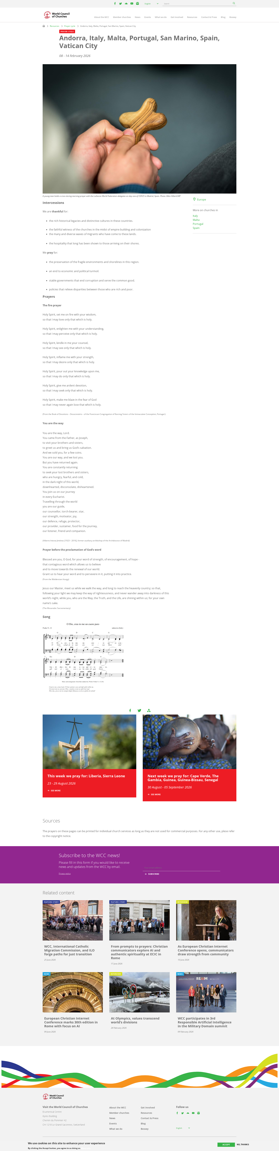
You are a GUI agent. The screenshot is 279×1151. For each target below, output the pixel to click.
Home (44, 26)
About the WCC (101, 17)
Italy (195, 216)
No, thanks (243, 1144)
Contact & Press (209, 17)
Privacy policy (65, 873)
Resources (192, 17)
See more (56, 790)
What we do (161, 17)
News (137, 17)
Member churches (122, 17)
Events (147, 17)
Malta (196, 220)
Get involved (177, 17)
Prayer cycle (69, 26)
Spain (196, 228)
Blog (223, 17)
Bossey (232, 17)
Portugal (198, 224)
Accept (226, 1144)
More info (85, 1148)
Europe (201, 199)
